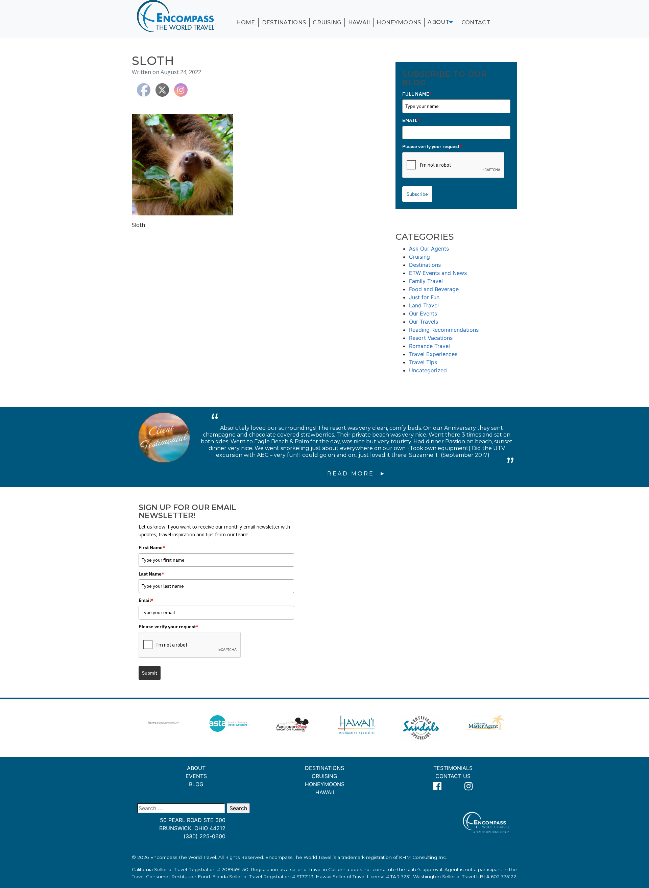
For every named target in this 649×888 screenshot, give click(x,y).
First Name (152, 547)
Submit (149, 673)
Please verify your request (432, 146)
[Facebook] (437, 786)
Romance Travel (429, 346)
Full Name (417, 94)
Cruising (327, 22)
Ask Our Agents (429, 248)
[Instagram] (469, 786)
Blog (196, 784)
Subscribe (417, 194)
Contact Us (453, 776)
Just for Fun (424, 297)
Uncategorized (428, 370)
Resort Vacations (431, 337)
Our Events (423, 313)
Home (245, 22)
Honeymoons (399, 22)
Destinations (284, 22)
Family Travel (426, 281)
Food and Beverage (434, 289)
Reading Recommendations (444, 329)
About (438, 22)
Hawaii (359, 22)
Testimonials (453, 768)
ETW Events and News (438, 273)
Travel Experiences (433, 354)
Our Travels (423, 321)
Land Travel (424, 305)
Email (411, 120)
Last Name (151, 574)
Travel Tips (423, 362)
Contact (475, 22)
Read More (352, 473)
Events (196, 776)
